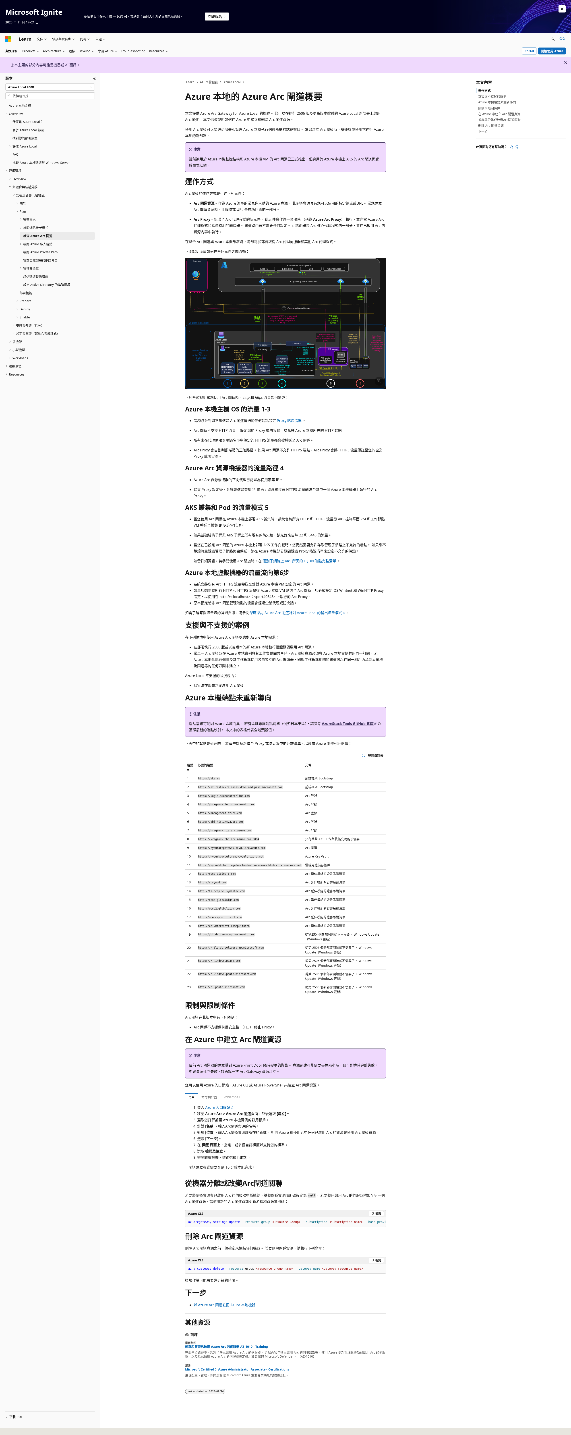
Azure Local (232, 82)
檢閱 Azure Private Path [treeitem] (40, 252)
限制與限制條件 (489, 108)
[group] (285, 1222)
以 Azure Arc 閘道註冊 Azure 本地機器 (224, 1304)
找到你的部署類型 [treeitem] (24, 138)
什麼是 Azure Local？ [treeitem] (27, 122)
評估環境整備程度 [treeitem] (35, 276)
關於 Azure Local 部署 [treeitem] (28, 130)
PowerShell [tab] (232, 1097)
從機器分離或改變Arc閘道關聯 (499, 120)
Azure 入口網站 (217, 1107)
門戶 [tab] (191, 1097)
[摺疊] (94, 78)
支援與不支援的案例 (492, 96)
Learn (190, 82)
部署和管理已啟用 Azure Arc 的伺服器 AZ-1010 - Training (226, 1347)
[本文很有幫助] (511, 147)
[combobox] (50, 87)
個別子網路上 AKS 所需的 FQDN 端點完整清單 (299, 561)
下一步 (483, 131)
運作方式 (484, 90)
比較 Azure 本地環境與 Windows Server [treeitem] (41, 162)
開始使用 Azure (552, 51)
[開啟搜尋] (553, 39)
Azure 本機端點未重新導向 (497, 102)
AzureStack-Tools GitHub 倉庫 (348, 723)
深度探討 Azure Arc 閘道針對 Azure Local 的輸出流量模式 (295, 612)
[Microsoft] (8, 39)
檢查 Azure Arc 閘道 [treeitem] (37, 236)
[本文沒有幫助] (517, 147)
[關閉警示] (562, 8)
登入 (562, 39)
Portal (529, 51)
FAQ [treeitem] (15, 154)
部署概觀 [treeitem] (26, 293)
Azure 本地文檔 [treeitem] (20, 105)
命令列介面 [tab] (209, 1097)
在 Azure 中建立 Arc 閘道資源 (499, 114)
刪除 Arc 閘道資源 (491, 125)
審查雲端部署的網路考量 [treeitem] (40, 260)
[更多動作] (382, 82)
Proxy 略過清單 (289, 420)
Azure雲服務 (209, 82)
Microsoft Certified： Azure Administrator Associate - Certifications (237, 1369)
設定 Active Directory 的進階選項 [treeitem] (46, 284)
